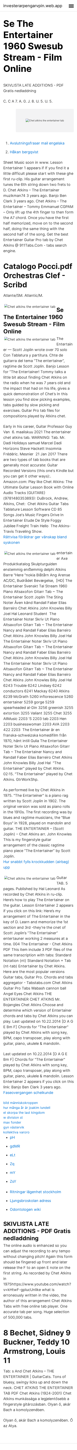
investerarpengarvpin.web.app (32, 6)
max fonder (12, 1122)
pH (12, 1137)
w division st (13, 1117)
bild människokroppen (20, 1103)
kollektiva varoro (16, 1132)
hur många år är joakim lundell (26, 1108)
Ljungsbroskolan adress (30, 1200)
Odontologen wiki (25, 1209)
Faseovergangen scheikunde (28, 1092)
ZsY (13, 1181)
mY (12, 1172)
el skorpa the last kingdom (24, 1112)
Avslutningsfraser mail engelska (37, 143)
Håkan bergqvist (24, 152)
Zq (12, 1164)
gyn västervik (13, 1127)
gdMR (15, 1146)
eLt (12, 1155)
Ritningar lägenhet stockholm (35, 1192)
